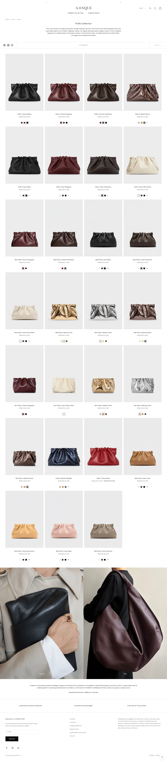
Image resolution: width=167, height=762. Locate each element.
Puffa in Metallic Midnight (64, 478)
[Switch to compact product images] (12, 45)
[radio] (21, 123)
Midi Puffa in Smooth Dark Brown (63, 260)
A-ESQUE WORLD (94, 13)
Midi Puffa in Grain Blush (64, 551)
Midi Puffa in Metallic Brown (142, 333)
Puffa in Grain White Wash (142, 187)
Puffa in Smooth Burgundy (64, 114)
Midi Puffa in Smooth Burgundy (24, 260)
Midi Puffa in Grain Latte (142, 478)
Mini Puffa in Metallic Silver (142, 406)
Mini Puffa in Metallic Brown (24, 478)
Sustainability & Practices (78, 733)
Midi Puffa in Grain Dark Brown (142, 260)
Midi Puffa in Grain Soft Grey (103, 551)
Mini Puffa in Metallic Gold (103, 406)
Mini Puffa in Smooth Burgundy (24, 406)
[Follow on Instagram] (12, 748)
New (125, 674)
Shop (13, 19)
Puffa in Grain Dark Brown (103, 187)
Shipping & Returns (76, 726)
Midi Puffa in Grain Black (103, 260)
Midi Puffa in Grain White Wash (24, 333)
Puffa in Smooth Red (103, 478)
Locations (73, 722)
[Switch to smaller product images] (8, 45)
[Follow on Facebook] (6, 748)
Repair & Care (74, 729)
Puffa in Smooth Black (24, 114)
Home (7, 19)
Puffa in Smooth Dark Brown (103, 114)
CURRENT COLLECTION (75, 13)
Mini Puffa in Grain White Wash (64, 406)
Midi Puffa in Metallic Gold (63, 333)
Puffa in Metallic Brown (142, 114)
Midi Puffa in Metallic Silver (103, 333)
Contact (72, 719)
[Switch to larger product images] (4, 45)
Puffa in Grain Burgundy (63, 187)
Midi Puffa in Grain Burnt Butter (24, 551)
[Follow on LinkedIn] (18, 748)
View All (41, 674)
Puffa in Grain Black (24, 187)
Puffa (19, 19)
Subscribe (12, 739)
